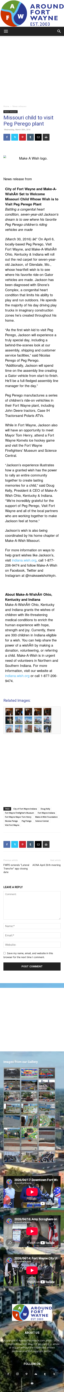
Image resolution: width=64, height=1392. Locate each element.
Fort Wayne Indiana (46, 813)
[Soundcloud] (35, 1374)
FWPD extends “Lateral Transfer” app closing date (16, 869)
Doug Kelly (45, 808)
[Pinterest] (22, 137)
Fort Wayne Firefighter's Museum (19, 813)
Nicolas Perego (11, 821)
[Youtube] (32, 1383)
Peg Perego (27, 821)
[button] (5, 31)
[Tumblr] (30, 137)
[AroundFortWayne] (32, 13)
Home (6, 106)
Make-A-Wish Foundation (46, 817)
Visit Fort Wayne (12, 825)
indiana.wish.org (24, 560)
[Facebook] (6, 137)
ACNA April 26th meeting (46, 865)
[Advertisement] (32, 69)
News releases (19, 106)
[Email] (38, 137)
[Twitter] (14, 137)
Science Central (42, 821)
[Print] (46, 137)
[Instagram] (17, 1374)
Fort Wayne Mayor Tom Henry (18, 817)
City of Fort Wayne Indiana (25, 808)
